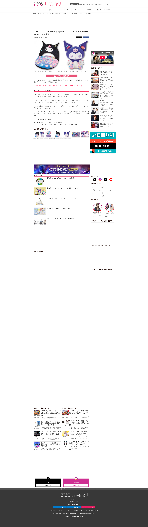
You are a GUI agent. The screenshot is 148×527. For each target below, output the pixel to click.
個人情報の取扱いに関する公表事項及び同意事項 (65, 513)
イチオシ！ (64, 10)
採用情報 (76, 510)
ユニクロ (99, 193)
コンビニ (62, 138)
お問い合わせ (83, 510)
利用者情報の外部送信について (87, 513)
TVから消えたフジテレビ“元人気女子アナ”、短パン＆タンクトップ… (93, 4)
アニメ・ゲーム (80, 489)
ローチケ (59, 507)
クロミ (38, 138)
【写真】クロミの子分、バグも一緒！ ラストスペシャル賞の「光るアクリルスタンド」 (58, 86)
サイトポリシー (61, 510)
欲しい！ (52, 10)
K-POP (93, 195)
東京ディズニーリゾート (97, 187)
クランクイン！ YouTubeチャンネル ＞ (106, 65)
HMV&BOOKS (87, 507)
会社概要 (52, 510)
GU (92, 190)
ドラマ (89, 489)
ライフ (69, 138)
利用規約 (69, 510)
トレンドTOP (41, 13)
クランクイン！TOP (56, 489)
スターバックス (107, 187)
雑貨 (54, 138)
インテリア (50, 138)
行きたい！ (39, 10)
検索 (88, 10)
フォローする (48, 485)
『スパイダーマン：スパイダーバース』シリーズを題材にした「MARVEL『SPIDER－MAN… (79, 448)
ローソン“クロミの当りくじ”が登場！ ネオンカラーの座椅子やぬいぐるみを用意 (68, 13)
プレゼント (78, 10)
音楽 (95, 489)
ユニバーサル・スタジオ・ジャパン (102, 190)
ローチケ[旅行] (73, 507)
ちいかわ (94, 193)
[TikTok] (105, 179)
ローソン (58, 138)
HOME (34, 13)
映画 (65, 489)
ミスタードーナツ (107, 193)
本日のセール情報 (103, 10)
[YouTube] (110, 179)
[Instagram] (100, 179)
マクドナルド (99, 195)
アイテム (47, 13)
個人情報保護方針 (93, 510)
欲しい (35, 138)
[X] (94, 179)
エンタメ (71, 489)
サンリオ (42, 138)
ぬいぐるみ (46, 138)
